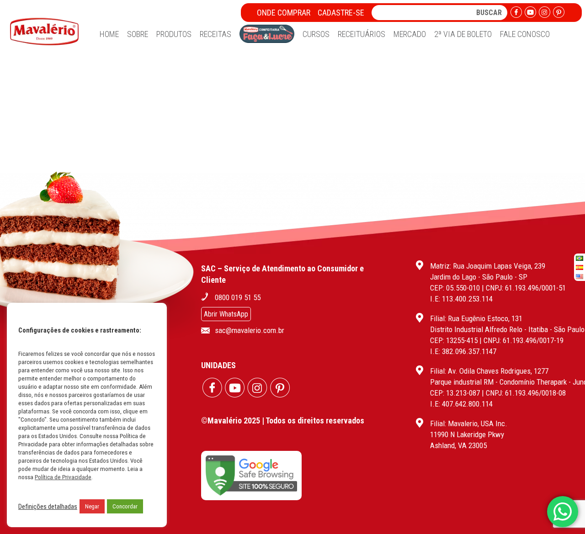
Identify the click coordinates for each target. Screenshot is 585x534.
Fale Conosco (525, 34)
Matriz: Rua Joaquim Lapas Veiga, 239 (487, 265)
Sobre (137, 34)
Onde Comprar (283, 12)
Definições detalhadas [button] (47, 506)
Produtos (173, 34)
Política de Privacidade (63, 477)
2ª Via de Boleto (463, 34)
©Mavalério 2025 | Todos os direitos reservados (282, 420)
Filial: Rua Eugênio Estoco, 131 (476, 318)
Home (109, 34)
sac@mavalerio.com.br (249, 330)
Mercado (410, 34)
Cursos (316, 34)
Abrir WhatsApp (226, 314)
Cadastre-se (341, 12)
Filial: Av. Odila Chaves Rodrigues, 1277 (489, 370)
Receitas (215, 34)
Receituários (361, 34)
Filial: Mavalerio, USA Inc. (468, 423)
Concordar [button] (125, 506)
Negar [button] (92, 506)
